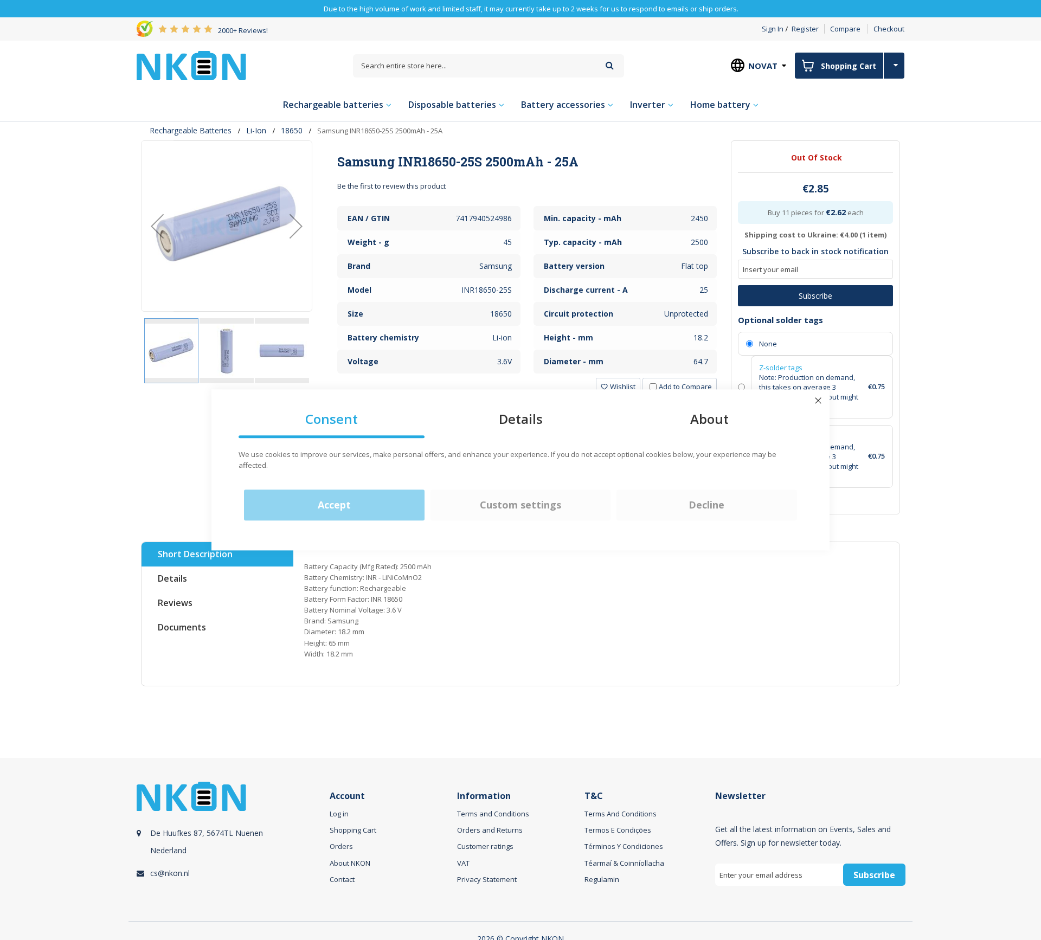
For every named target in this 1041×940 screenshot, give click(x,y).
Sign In (772, 29)
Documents (182, 627)
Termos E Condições (617, 830)
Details (172, 578)
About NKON (350, 863)
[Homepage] (191, 65)
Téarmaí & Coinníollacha (624, 863)
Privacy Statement (487, 879)
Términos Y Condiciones (623, 846)
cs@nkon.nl (170, 873)
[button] (157, 226)
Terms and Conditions (493, 814)
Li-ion (256, 130)
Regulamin (601, 879)
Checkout (888, 29)
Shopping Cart (353, 830)
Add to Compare (685, 386)
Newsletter (740, 796)
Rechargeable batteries (191, 130)
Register (805, 29)
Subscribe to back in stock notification (815, 251)
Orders (341, 846)
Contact (342, 879)
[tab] (527, 161)
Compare (845, 29)
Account (347, 796)
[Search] (609, 65)
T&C (593, 796)
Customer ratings (485, 846)
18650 (292, 130)
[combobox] (488, 65)
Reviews (175, 603)
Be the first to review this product (391, 186)
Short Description (195, 554)
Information (484, 796)
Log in (339, 814)
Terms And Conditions (620, 814)
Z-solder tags (780, 367)
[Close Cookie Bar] (818, 400)
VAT (463, 863)
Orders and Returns (490, 830)
